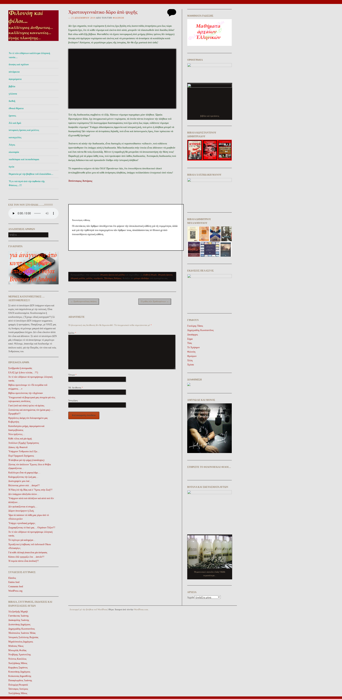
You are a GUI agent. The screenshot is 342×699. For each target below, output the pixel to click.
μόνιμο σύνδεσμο (141, 278)
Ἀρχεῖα (190, 597)
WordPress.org (15, 590)
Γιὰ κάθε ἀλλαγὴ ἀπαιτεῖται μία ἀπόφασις (27, 552)
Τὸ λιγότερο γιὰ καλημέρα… (21, 540)
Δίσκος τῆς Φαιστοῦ (18, 447)
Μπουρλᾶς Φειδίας (17, 650)
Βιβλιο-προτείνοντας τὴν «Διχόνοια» (25, 393)
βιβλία (12, 86)
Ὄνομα (72, 375)
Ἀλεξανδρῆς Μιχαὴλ (18, 611)
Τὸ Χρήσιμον (193, 347)
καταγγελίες (15, 137)
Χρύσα (190, 364)
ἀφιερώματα (15, 79)
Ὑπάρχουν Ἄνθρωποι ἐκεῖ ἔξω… (24, 451)
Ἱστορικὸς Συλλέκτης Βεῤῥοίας (23, 637)
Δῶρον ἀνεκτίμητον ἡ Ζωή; (21, 510)
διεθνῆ (12, 101)
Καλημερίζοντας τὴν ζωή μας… (23, 477)
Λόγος (12, 144)
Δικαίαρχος (192, 334)
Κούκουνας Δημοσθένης (19, 676)
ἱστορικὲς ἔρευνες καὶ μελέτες (24, 130)
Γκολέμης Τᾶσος (195, 325)
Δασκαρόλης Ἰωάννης (18, 620)
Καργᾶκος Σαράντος (18, 667)
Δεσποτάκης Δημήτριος (19, 624)
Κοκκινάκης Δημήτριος (19, 671)
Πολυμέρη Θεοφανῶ (18, 684)
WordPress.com (141, 609)
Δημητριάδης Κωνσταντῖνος (21, 628)
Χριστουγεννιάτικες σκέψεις (84, 301)
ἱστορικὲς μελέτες (78, 278)
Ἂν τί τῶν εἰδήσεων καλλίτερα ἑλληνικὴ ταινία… (29, 55)
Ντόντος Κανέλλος (17, 658)
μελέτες (89, 278)
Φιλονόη (118, 18)
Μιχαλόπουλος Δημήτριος (20, 641)
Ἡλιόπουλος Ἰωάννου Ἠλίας (22, 633)
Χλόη (190, 360)
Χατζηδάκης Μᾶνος (17, 663)
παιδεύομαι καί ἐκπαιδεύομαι (24, 159)
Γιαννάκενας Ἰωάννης (18, 615)
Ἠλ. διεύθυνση (75, 387)
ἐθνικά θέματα (16, 108)
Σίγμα (190, 339)
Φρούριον (192, 356)
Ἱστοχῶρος (73, 400)
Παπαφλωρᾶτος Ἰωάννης (20, 680)
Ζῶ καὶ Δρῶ (15, 123)
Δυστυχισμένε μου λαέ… (20, 481)
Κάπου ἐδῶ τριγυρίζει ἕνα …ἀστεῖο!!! (26, 556)
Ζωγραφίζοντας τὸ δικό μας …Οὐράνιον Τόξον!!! (31, 527)
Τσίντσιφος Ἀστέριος (18, 689)
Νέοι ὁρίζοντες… (16, 434)
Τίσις (189, 343)
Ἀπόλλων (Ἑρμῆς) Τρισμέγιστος (23, 443)
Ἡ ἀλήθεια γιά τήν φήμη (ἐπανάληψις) (26, 460)
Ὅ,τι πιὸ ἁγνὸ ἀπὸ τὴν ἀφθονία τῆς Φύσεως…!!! (27, 183)
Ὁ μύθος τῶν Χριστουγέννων (155, 301)
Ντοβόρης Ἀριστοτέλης (19, 654)
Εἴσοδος (12, 578)
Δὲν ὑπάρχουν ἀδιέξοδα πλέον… (23, 494)
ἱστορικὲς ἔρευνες (165, 274)
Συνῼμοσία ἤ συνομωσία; (20, 368)
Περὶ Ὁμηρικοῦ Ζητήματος (21, 455)
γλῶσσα (13, 93)
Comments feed (15, 586)
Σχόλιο (72, 333)
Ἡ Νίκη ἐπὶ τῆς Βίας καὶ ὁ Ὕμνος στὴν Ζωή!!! (30, 489)
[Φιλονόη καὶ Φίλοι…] (33, 42)
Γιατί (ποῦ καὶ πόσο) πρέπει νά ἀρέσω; (26, 405)
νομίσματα (98, 278)
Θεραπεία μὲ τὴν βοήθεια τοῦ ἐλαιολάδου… (31, 174)
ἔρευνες (12, 115)
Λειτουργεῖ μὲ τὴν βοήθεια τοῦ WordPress (88, 609)
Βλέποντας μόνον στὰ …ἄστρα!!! (24, 485)
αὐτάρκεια (14, 71)
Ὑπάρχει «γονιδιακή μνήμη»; (21, 523)
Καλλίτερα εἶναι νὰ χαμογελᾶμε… (24, 472)
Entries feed (13, 582)
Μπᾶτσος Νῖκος (16, 646)
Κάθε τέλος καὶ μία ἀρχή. (20, 438)
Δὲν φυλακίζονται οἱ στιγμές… (22, 506)
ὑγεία (11, 166)
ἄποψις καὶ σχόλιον (19, 64)
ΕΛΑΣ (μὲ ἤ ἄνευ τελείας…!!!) (23, 372)
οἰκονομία (14, 152)
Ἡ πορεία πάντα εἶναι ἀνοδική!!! (23, 561)
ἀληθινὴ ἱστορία (150, 274)
